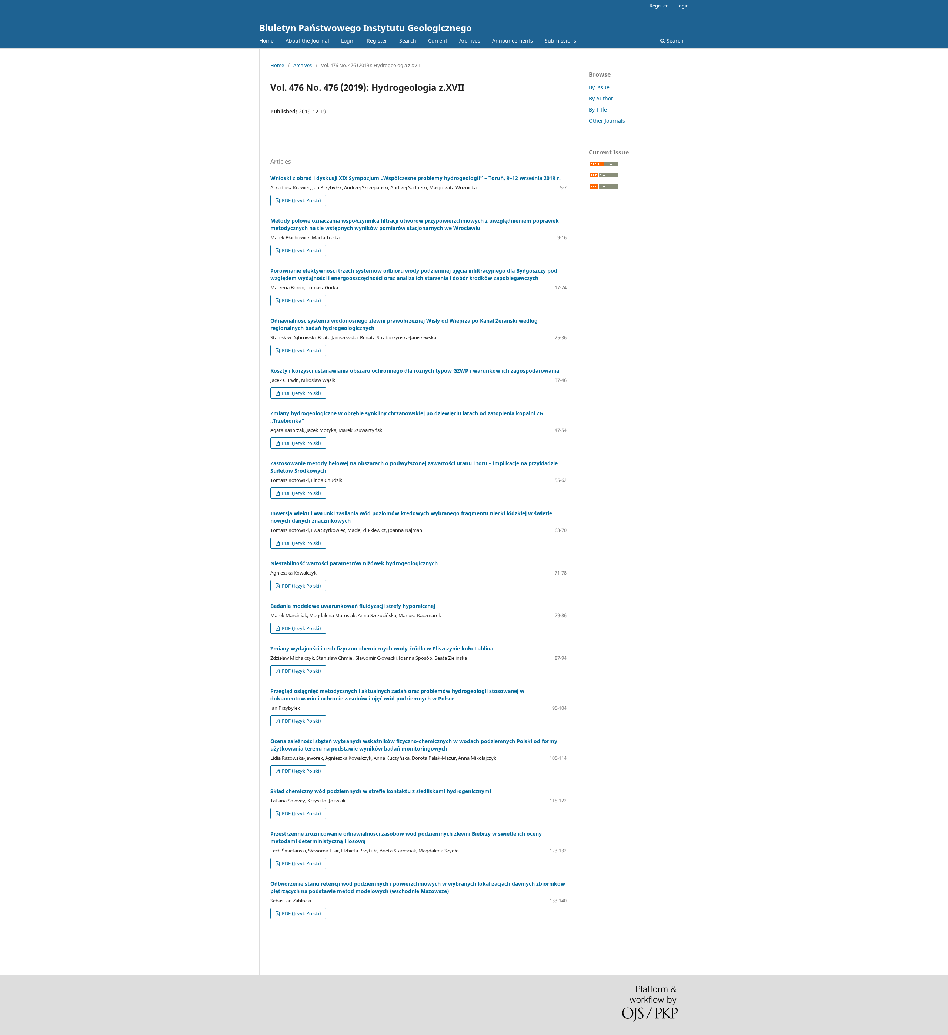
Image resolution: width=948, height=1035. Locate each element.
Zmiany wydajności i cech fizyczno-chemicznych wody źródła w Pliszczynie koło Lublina (381, 648)
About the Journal (307, 40)
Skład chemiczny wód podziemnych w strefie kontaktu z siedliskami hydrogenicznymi (380, 791)
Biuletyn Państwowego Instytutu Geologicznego (365, 27)
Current (437, 40)
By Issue (599, 87)
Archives (469, 40)
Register (377, 40)
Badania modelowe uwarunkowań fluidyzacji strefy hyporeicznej (352, 605)
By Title (598, 109)
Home (266, 40)
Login (348, 40)
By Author (601, 98)
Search (407, 40)
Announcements (512, 40)
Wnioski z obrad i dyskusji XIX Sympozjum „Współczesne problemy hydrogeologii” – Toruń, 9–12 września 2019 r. (415, 178)
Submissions (560, 40)
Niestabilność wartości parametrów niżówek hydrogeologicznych (354, 563)
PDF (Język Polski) (301, 200)
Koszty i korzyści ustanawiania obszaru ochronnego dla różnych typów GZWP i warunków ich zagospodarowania (414, 370)
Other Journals (607, 120)
